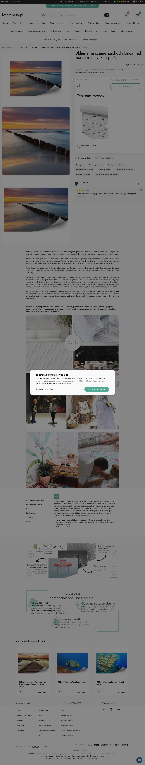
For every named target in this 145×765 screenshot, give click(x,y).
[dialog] (72, 382)
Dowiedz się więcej (64, 383)
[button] (44, 389)
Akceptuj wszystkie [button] (96, 389)
